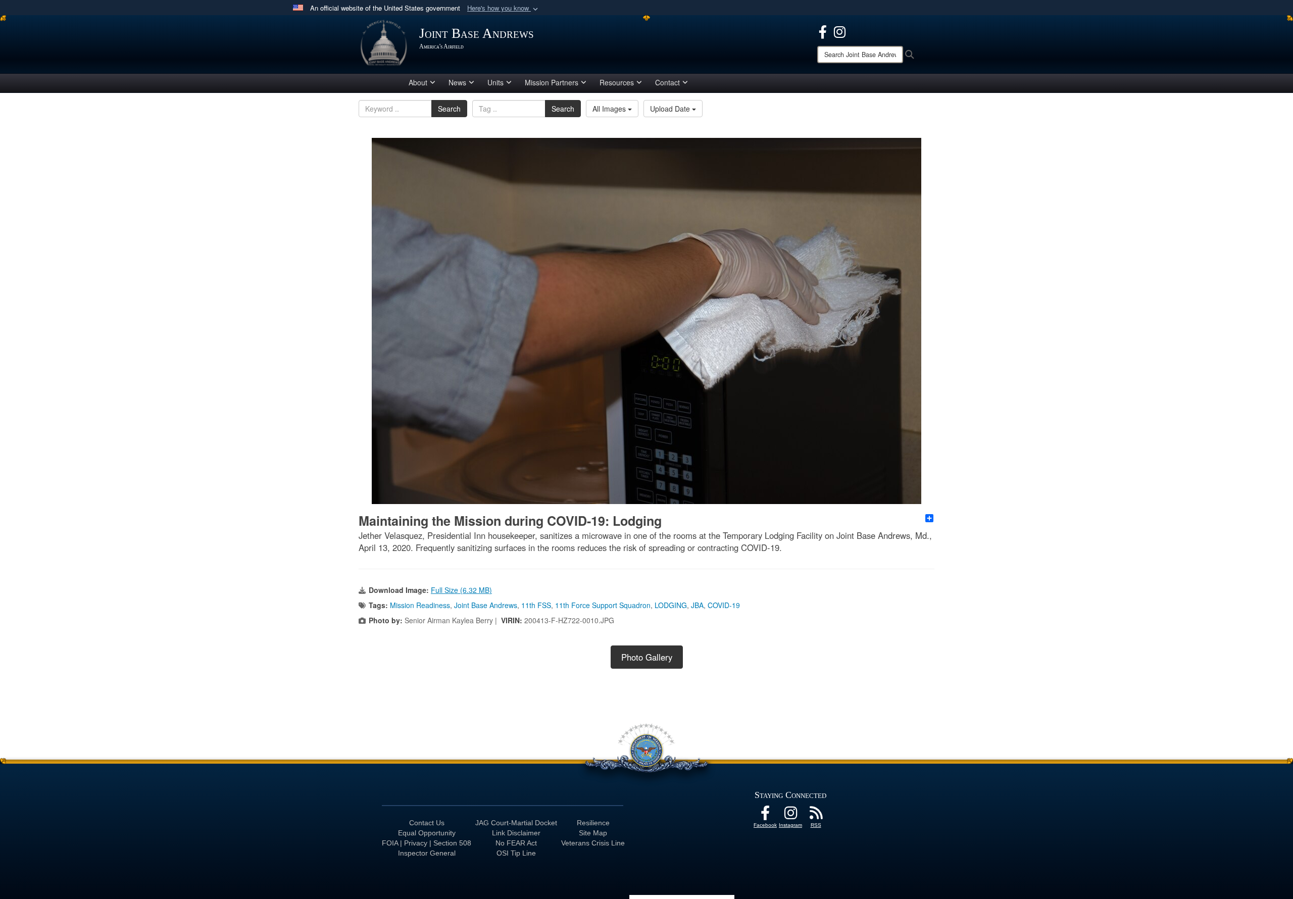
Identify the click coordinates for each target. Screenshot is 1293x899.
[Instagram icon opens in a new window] (840, 31)
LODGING (671, 605)
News (457, 82)
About (418, 82)
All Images (610, 109)
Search (449, 109)
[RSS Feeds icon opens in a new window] (815, 816)
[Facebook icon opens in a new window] (823, 31)
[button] (503, 8)
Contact (667, 82)
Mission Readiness (420, 605)
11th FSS (536, 605)
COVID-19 (724, 605)
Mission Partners (551, 82)
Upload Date (671, 109)
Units (495, 82)
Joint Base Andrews (485, 605)
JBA (697, 605)
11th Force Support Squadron (603, 605)
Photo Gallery (646, 657)
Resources (617, 82)
